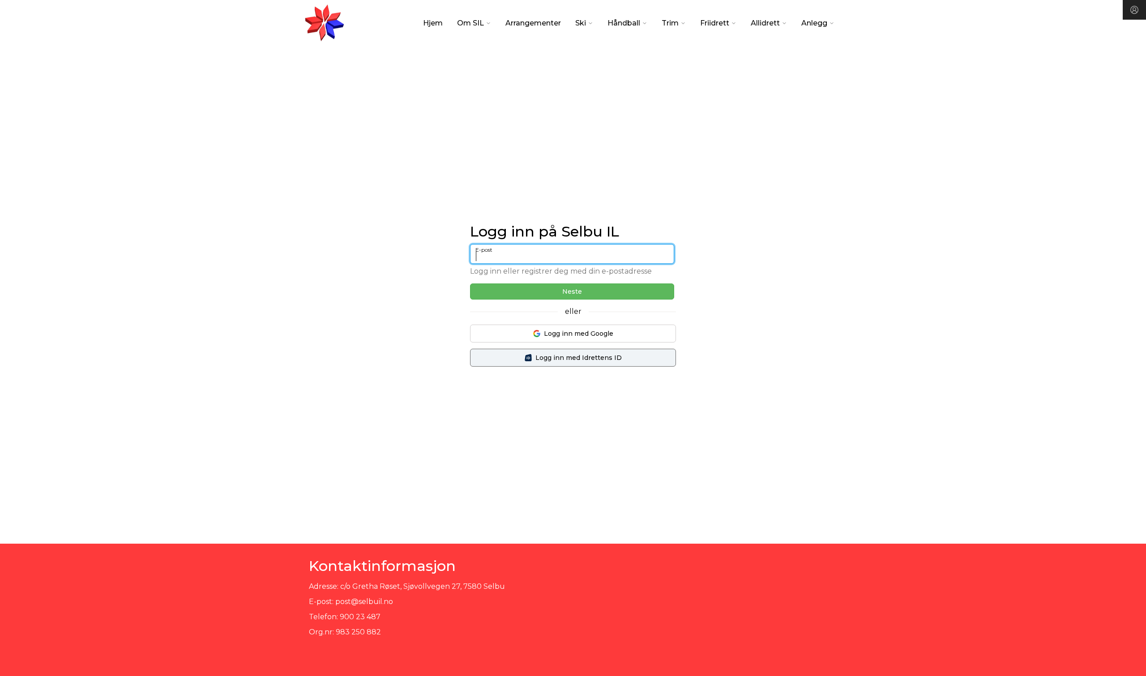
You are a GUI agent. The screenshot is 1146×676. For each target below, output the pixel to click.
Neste (572, 291)
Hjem (433, 23)
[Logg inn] (1134, 10)
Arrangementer (533, 23)
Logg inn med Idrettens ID (578, 358)
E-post (483, 249)
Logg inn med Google (578, 334)
